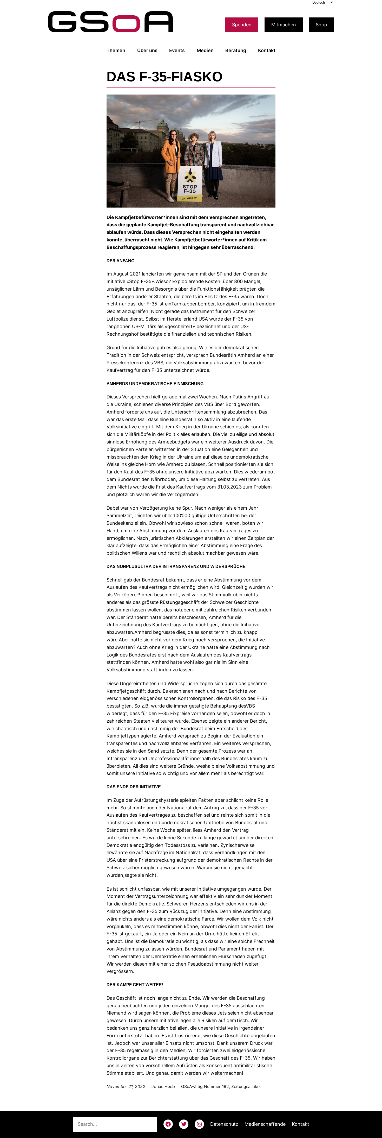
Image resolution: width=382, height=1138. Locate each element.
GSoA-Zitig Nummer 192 (205, 1086)
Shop (321, 24)
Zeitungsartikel (246, 1086)
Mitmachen (283, 24)
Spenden (242, 24)
